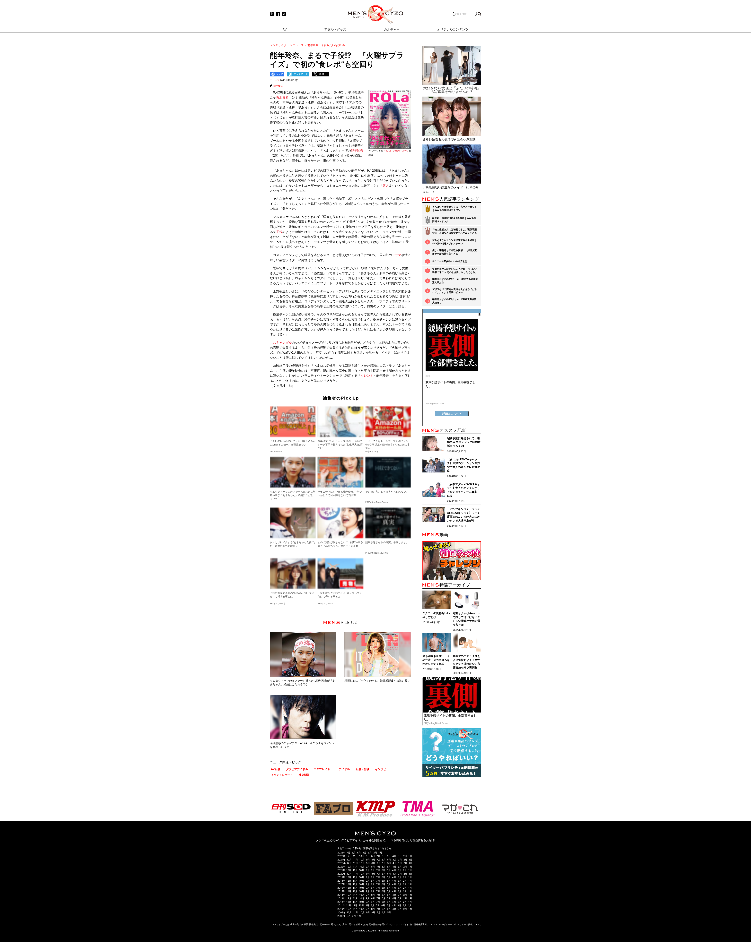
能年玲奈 (278, 86)
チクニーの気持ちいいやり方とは (449, 261)
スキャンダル (282, 342)
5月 (359, 852)
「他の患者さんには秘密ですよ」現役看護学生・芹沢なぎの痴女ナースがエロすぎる (454, 231)
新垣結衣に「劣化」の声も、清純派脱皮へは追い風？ (377, 680)
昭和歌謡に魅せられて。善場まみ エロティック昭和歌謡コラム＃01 (464, 441)
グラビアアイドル (297, 769)
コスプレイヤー (323, 769)
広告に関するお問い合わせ (355, 924)
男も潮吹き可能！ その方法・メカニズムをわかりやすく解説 (436, 659)
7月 (348, 852)
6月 (354, 852)
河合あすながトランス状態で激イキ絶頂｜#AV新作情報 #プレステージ (454, 242)
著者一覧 (294, 924)
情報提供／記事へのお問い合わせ (325, 924)
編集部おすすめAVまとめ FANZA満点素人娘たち (454, 301)
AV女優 (275, 769)
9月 (368, 856)
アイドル (344, 769)
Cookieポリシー (444, 924)
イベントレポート (282, 774)
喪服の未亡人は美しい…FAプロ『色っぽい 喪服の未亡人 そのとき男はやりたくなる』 (454, 270)
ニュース (274, 80)
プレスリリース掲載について (467, 924)
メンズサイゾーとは (279, 924)
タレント (367, 375)
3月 (370, 852)
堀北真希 (282, 97)
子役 (279, 232)
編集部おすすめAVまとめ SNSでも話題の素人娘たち (455, 281)
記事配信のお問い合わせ (381, 924)
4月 (364, 852)
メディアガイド (401, 924)
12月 (349, 856)
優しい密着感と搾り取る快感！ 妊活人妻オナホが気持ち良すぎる (454, 252)
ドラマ (396, 255)
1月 (380, 852)
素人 (386, 185)
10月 (361, 856)
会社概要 (304, 924)
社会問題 (304, 774)
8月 (373, 856)
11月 (355, 856)
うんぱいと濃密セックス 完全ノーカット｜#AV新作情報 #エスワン (454, 208)
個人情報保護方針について (423, 924)
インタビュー (383, 769)
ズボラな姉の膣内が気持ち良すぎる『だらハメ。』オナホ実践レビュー (454, 291)
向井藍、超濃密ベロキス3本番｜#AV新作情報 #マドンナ (454, 220)
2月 (375, 852)
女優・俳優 (362, 769)
